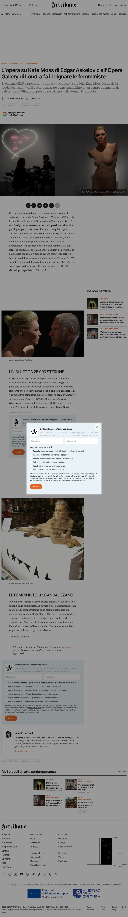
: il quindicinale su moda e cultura (49, 462)
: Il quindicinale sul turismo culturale (49, 466)
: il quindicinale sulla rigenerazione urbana (53, 458)
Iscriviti (36, 486)
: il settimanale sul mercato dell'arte (50, 455)
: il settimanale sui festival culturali (48, 469)
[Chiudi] (97, 426)
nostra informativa (65, 476)
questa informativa (87, 478)
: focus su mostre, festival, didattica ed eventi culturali (58, 451)
